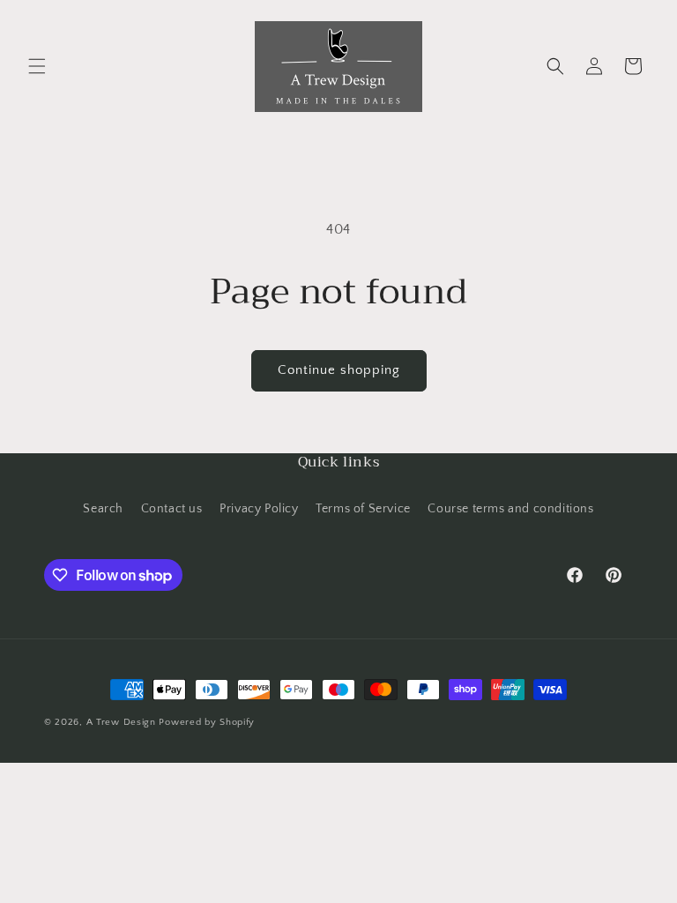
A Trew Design (121, 722)
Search (103, 509)
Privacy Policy (258, 509)
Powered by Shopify (207, 722)
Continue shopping (339, 369)
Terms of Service (363, 509)
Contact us (172, 509)
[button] (37, 66)
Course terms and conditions (510, 509)
